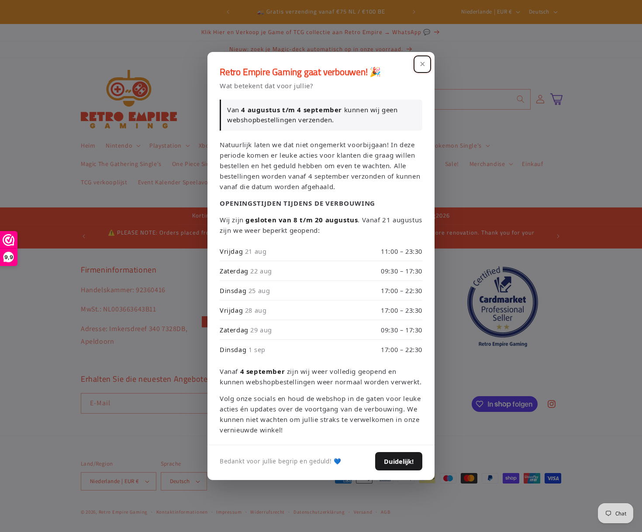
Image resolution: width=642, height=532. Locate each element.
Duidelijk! (399, 461)
